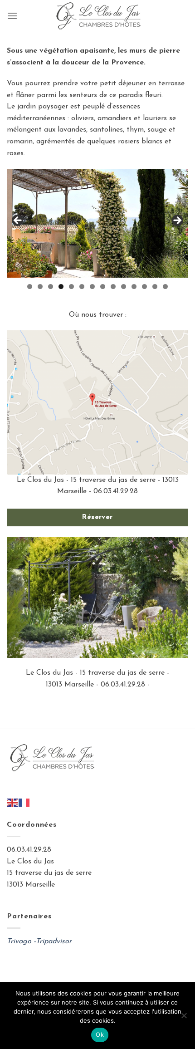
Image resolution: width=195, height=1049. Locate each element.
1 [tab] (29, 286)
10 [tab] (123, 286)
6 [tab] (81, 286)
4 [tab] (60, 286)
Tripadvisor (54, 941)
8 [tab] (102, 286)
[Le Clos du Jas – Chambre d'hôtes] (97, 16)
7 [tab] (92, 286)
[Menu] (12, 16)
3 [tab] (50, 286)
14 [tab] (165, 286)
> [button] (177, 221)
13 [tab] (154, 286)
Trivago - (21, 941)
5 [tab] (71, 286)
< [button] (18, 221)
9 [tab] (113, 286)
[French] (24, 802)
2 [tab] (40, 286)
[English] (13, 802)
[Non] (183, 1018)
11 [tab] (134, 286)
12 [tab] (144, 286)
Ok (100, 1034)
